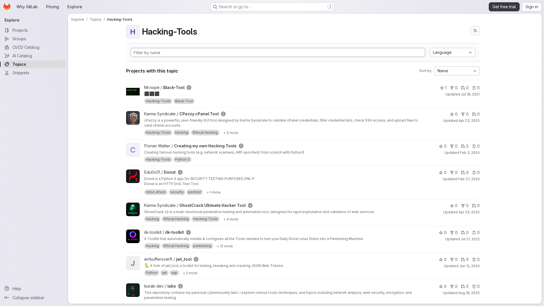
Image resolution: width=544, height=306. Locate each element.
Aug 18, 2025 (469, 293)
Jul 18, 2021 (470, 94)
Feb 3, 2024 (470, 152)
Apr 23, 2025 (469, 120)
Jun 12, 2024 (469, 266)
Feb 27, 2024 (469, 179)
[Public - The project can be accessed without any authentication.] (189, 87)
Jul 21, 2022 (470, 239)
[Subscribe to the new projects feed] (475, 30)
